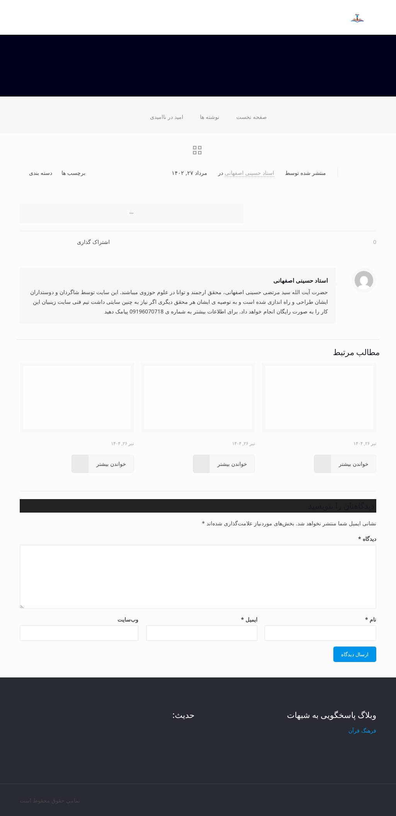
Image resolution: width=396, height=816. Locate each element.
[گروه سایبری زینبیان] (357, 11)
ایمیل (249, 619)
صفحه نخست (251, 116)
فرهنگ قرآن (362, 730)
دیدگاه (367, 538)
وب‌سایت (128, 619)
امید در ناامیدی (166, 116)
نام (370, 619)
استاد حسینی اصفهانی (249, 172)
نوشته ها (209, 116)
